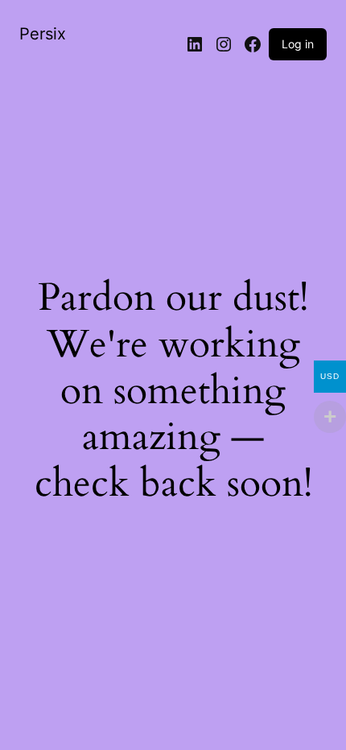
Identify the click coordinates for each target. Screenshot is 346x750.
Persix (42, 33)
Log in (298, 44)
